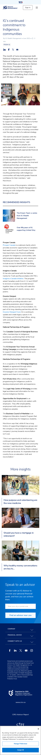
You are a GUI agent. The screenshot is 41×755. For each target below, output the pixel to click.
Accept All (20, 750)
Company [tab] (11, 629)
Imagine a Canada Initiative (13, 278)
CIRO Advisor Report (20, 714)
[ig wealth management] (12, 7)
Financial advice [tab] (15, 635)
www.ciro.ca (20, 702)
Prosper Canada (9, 245)
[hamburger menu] (36, 7)
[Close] (38, 728)
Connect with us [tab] (15, 641)
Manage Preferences (20, 744)
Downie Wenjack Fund (11, 312)
